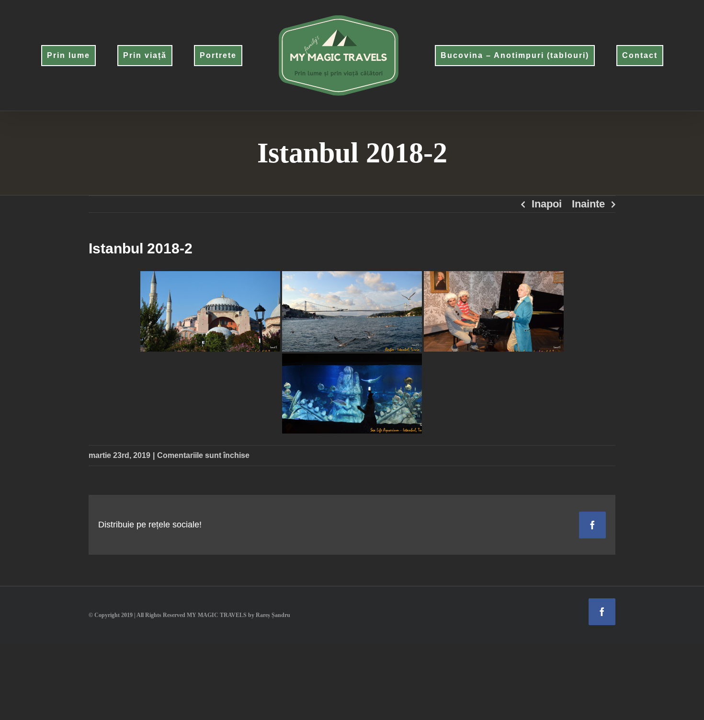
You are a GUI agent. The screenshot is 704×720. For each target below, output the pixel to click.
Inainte (588, 204)
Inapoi (547, 204)
